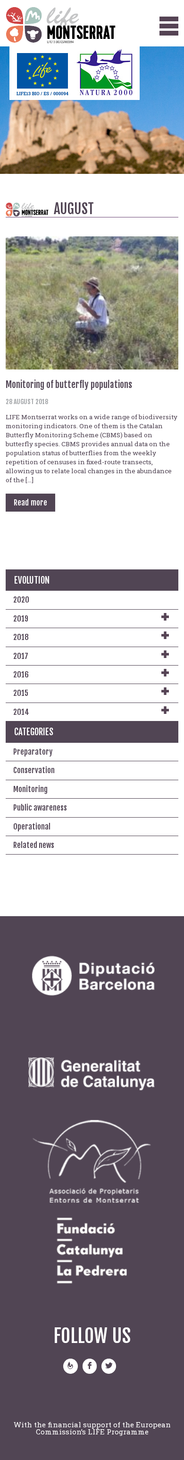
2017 (20, 656)
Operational (31, 826)
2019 (20, 618)
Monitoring (30, 789)
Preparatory (32, 752)
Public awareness (40, 807)
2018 (21, 637)
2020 (21, 599)
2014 (21, 712)
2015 (20, 693)
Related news (33, 845)
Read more (30, 502)
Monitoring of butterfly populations (69, 384)
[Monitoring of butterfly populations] (92, 302)
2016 (21, 674)
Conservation (34, 770)
